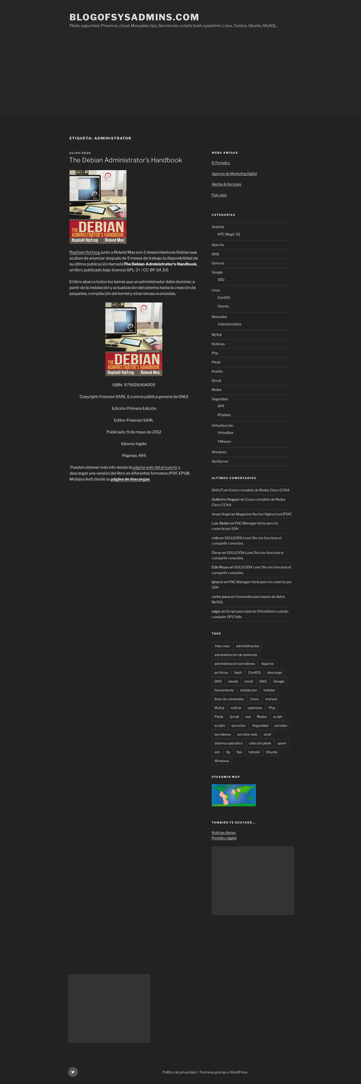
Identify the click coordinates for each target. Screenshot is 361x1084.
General (218, 263)
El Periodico (221, 163)
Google (217, 272)
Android (218, 227)
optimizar (255, 708)
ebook (233, 681)
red (247, 716)
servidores (222, 734)
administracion (247, 646)
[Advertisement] (180, 77)
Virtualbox (226, 432)
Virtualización (222, 425)
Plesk (216, 362)
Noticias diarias (224, 832)
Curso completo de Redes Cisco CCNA (259, 490)
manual (271, 699)
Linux (216, 290)
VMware (224, 441)
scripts (219, 725)
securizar (238, 725)
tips (239, 752)
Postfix (217, 371)
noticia (236, 708)
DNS (215, 254)
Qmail (216, 380)
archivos (221, 672)
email (248, 681)
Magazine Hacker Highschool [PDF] (264, 514)
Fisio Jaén (219, 195)
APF (221, 406)
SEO (221, 279)
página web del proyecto (155, 467)
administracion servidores (234, 663)
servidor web (247, 734)
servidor (281, 725)
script (277, 716)
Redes (217, 389)
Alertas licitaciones (226, 184)
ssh (217, 752)
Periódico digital (224, 838)
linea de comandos (229, 699)
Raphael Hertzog (84, 252)
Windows (219, 452)
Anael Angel (221, 514)
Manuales (219, 317)
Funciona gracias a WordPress (224, 1072)
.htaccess (222, 646)
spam (282, 743)
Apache (218, 245)
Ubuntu (223, 306)
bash (238, 672)
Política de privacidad (179, 1072)
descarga (274, 672)
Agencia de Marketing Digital (234, 173)
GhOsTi (217, 490)
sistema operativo (228, 743)
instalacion (248, 690)
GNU (263, 681)
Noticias (218, 344)
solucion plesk (260, 743)
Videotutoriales (229, 324)
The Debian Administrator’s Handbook (125, 160)
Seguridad (220, 399)
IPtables (224, 415)
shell (267, 734)
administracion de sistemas (235, 655)
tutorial (254, 752)
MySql (217, 334)
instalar (269, 690)
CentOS (224, 297)
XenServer (220, 461)
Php (215, 353)
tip (228, 752)
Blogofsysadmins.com (134, 17)
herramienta (224, 690)
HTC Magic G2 (229, 234)
